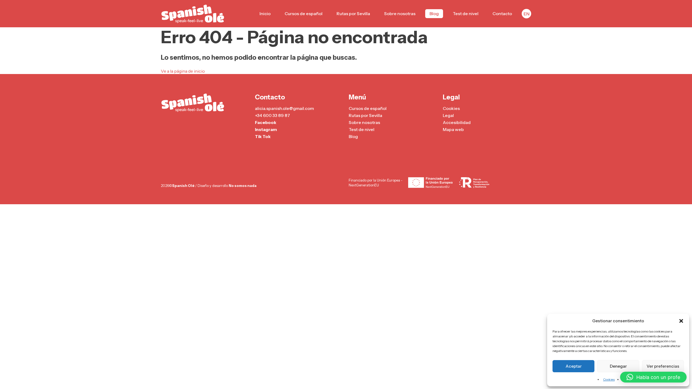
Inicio (265, 13)
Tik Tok (263, 136)
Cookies (609, 379)
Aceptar (573, 366)
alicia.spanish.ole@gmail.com (284, 108)
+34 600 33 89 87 (272, 115)
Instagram (266, 129)
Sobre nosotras (399, 13)
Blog (434, 13)
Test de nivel (465, 13)
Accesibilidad (457, 122)
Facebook (265, 122)
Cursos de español (303, 13)
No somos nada (243, 185)
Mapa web (453, 129)
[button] (681, 321)
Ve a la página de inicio (183, 71)
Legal (448, 115)
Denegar (618, 366)
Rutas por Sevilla (353, 13)
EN (527, 13)
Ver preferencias (663, 366)
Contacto (502, 13)
